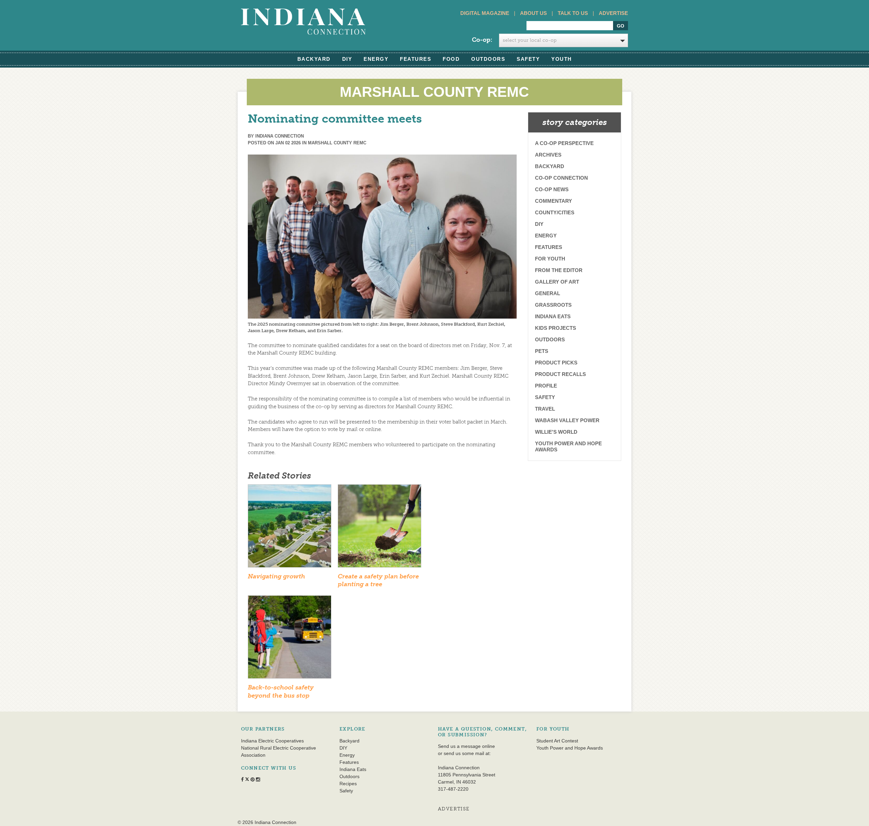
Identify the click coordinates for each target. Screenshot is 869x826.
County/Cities (554, 212)
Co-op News (552, 189)
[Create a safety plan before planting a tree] (379, 528)
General (547, 293)
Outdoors (488, 59)
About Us (533, 13)
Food (451, 59)
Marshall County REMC (337, 142)
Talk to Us (573, 13)
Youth (561, 59)
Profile (546, 386)
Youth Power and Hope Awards (568, 446)
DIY (347, 59)
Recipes (348, 783)
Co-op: (482, 39)
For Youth (550, 259)
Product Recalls (560, 374)
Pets (541, 351)
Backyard (314, 59)
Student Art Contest (557, 740)
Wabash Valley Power (567, 420)
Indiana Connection (279, 136)
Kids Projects (555, 328)
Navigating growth (276, 576)
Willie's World (556, 432)
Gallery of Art (557, 282)
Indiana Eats (553, 316)
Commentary (553, 201)
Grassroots (553, 305)
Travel (545, 409)
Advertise (613, 13)
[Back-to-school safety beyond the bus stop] (289, 639)
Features (415, 59)
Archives (548, 155)
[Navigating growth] (289, 528)
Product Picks (556, 362)
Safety (528, 59)
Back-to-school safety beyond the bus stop (281, 691)
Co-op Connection (561, 178)
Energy (376, 59)
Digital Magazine (484, 13)
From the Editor (559, 270)
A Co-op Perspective (564, 143)
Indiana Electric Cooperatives (272, 740)
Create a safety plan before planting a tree (378, 580)
